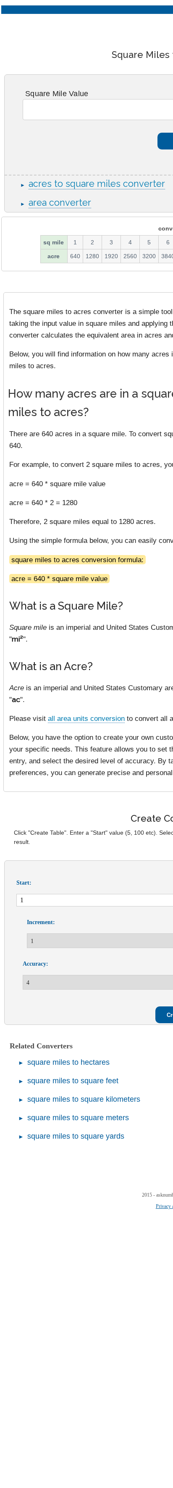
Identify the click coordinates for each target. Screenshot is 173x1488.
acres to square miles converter (97, 183)
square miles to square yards (75, 1136)
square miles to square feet (72, 1081)
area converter (60, 202)
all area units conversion (86, 718)
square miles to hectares (68, 1062)
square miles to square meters (78, 1117)
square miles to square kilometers (83, 1099)
